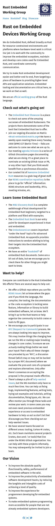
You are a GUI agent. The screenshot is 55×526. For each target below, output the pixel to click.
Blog (24, 18)
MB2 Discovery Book (23, 205)
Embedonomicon (21, 230)
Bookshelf (16, 18)
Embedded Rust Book (24, 219)
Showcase (33, 18)
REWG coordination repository (28, 179)
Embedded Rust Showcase (26, 115)
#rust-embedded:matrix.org (24, 136)
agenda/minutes (30, 151)
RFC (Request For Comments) (23, 329)
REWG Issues (14, 293)
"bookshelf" (33, 251)
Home (6, 18)
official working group (25, 97)
